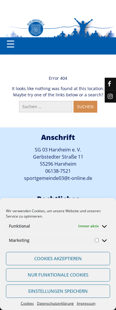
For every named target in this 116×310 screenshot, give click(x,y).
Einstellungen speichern (58, 291)
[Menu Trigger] (10, 44)
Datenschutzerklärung (55, 303)
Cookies (27, 303)
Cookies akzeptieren (58, 258)
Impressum (86, 303)
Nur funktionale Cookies (58, 275)
